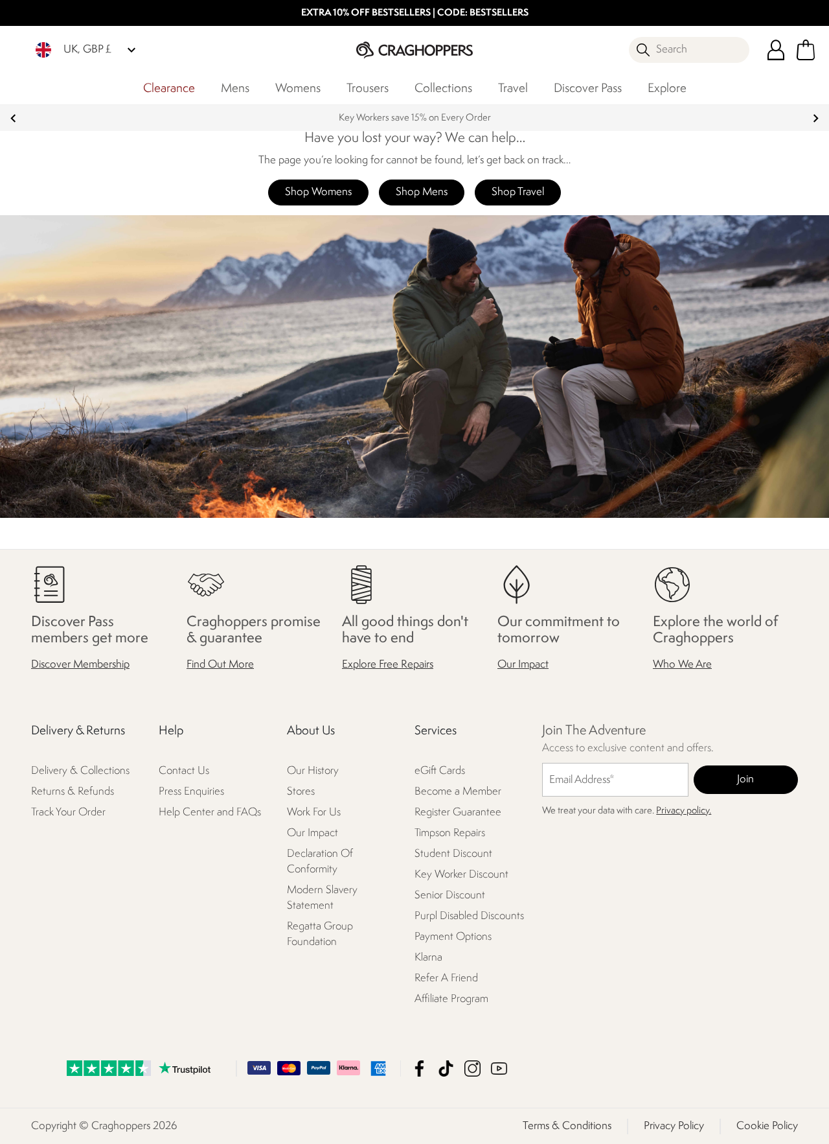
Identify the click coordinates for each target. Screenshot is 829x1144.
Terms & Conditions (567, 1125)
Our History (313, 770)
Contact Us (184, 770)
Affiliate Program (451, 999)
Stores (301, 791)
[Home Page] (414, 49)
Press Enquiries (191, 791)
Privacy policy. (683, 811)
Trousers (367, 88)
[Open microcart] (805, 50)
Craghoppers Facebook (419, 1068)
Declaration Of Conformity (320, 861)
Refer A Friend (446, 978)
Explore (667, 88)
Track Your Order (68, 812)
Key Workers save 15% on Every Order (415, 118)
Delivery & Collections (80, 770)
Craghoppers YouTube (499, 1068)
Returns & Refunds (72, 791)
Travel (513, 88)
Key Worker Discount (461, 874)
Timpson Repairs (449, 833)
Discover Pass (588, 88)
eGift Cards (439, 770)
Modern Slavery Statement (322, 898)
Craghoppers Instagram (472, 1068)
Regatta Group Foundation (320, 934)
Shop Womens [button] (318, 192)
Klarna (428, 957)
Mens (235, 88)
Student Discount (453, 853)
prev (13, 118)
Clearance (169, 88)
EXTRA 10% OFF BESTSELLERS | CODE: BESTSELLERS (414, 13)
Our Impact (523, 664)
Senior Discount (449, 895)
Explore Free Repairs (387, 664)
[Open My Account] (776, 50)
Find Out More (220, 664)
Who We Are (682, 664)
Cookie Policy (767, 1125)
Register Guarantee (457, 812)
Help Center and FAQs (210, 812)
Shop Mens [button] (422, 192)
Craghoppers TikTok (446, 1068)
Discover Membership (80, 664)
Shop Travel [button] (518, 192)
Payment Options (453, 936)
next (816, 118)
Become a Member (457, 791)
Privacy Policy (674, 1125)
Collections (443, 88)
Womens (298, 88)
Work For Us (314, 812)
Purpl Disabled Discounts (469, 916)
